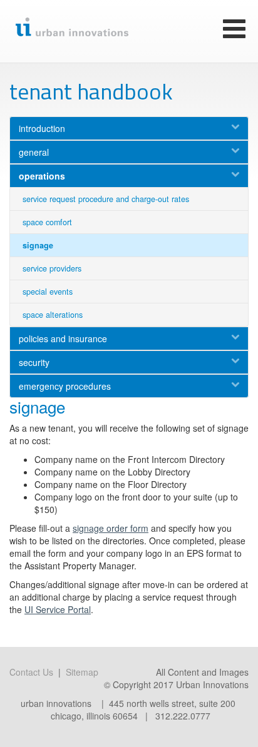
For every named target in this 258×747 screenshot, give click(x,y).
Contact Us (31, 672)
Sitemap (82, 672)
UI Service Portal (57, 609)
